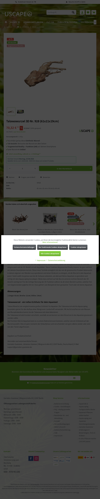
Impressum (41, 260)
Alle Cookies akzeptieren (50, 253)
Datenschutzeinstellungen (24, 247)
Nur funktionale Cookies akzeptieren (52, 247)
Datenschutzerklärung (56, 260)
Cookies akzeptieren (78, 247)
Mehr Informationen (50, 242)
